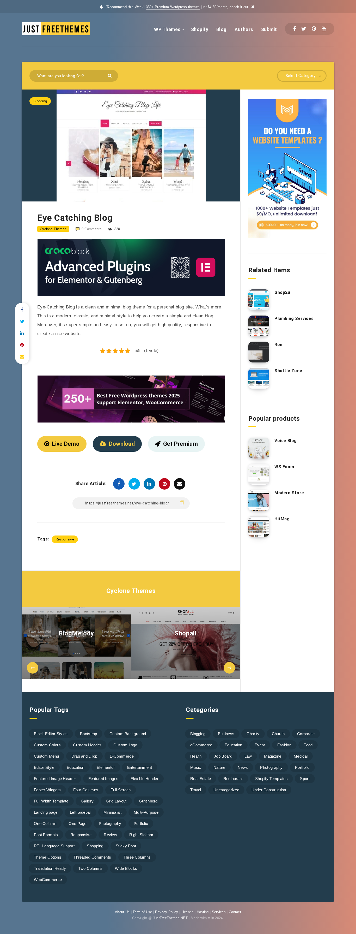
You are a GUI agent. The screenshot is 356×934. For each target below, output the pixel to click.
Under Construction (268, 790)
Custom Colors (47, 745)
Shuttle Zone (288, 370)
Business (226, 733)
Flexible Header (144, 778)
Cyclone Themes (131, 590)
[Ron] (258, 352)
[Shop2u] (258, 299)
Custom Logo (125, 745)
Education (75, 767)
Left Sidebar (80, 812)
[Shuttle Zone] (258, 378)
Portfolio (141, 823)
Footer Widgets (47, 790)
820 (116, 229)
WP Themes (167, 29)
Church (278, 733)
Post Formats (46, 834)
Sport (305, 778)
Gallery (87, 801)
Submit (269, 29)
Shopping (95, 846)
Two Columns (90, 868)
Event (260, 745)
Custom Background (127, 733)
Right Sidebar (141, 834)
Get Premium (180, 444)
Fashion (284, 745)
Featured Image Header (55, 778)
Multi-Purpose (146, 812)
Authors (244, 29)
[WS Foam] (258, 474)
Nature (219, 767)
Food (308, 745)
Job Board (223, 756)
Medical (301, 756)
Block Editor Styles (51, 733)
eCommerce (201, 745)
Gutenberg (148, 801)
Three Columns (137, 857)
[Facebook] (294, 28)
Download (122, 444)
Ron (278, 344)
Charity (253, 733)
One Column (45, 823)
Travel (195, 790)
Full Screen (121, 790)
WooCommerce (48, 879)
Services (219, 912)
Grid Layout (116, 801)
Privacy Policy (166, 912)
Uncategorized (226, 790)
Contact (235, 912)
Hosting (203, 912)
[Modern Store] (258, 500)
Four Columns (86, 790)
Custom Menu (46, 756)
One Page (77, 823)
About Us (122, 912)
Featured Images (103, 778)
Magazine (272, 756)
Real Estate (200, 778)
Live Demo (65, 444)
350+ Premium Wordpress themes (173, 7)
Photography (110, 823)
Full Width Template (51, 801)
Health (196, 756)
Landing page (46, 812)
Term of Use (142, 912)
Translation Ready (50, 868)
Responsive (65, 539)
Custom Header (87, 745)
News (243, 767)
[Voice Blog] (258, 448)
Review (110, 834)
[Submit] (110, 75)
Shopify (199, 29)
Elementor (106, 767)
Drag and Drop (84, 756)
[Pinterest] (314, 28)
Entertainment (139, 767)
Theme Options (47, 857)
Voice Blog (285, 440)
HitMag (282, 518)
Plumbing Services (294, 318)
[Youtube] (324, 28)
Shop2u (282, 292)
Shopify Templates (271, 778)
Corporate (306, 733)
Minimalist (112, 812)
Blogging (40, 101)
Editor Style (44, 767)
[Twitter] (303, 28)
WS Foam (284, 466)
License (187, 912)
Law (248, 756)
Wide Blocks (126, 868)
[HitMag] (258, 526)
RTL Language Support (54, 846)
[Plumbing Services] (258, 326)
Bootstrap (88, 733)
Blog (221, 29)
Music (195, 767)
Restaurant (233, 778)
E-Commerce (122, 756)
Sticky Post (126, 846)
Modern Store (289, 492)
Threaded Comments (92, 857)
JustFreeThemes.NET (170, 918)
